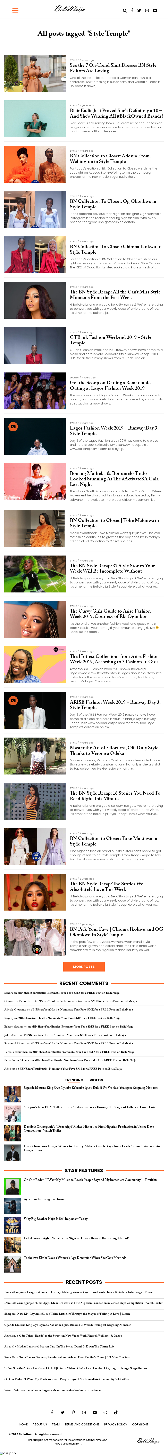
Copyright (140, 1424)
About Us (40, 1424)
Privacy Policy (115, 1424)
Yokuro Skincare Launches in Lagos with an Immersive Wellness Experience (52, 1390)
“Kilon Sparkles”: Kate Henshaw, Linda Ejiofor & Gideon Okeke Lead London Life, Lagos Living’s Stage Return (75, 1368)
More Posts (84, 966)
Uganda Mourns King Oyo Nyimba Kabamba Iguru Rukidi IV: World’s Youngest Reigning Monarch (67, 1325)
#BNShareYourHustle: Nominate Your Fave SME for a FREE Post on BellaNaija (68, 992)
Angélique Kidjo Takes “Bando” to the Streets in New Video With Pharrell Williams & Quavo (63, 1335)
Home (23, 1424)
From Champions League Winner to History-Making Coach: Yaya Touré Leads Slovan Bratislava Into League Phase (78, 1292)
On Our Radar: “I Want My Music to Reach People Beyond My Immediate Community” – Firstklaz (66, 1379)
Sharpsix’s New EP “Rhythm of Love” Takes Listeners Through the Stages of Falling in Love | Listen (67, 1313)
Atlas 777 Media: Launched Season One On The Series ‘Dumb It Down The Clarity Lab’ (59, 1346)
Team (56, 1424)
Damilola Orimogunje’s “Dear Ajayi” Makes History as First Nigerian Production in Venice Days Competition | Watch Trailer (83, 1303)
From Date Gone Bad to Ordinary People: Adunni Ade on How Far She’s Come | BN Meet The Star (66, 1357)
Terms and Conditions (82, 1424)
